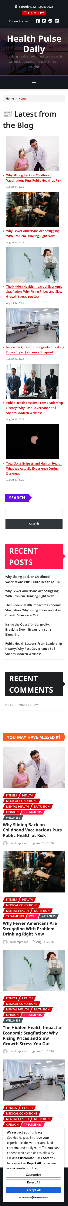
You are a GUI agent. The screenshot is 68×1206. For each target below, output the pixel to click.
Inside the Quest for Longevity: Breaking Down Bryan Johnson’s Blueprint (28, 629)
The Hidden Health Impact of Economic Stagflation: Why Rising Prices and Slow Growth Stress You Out (34, 291)
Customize (33, 1175)
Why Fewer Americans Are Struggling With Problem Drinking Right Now (30, 928)
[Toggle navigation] (34, 82)
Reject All (33, 1182)
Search (17, 497)
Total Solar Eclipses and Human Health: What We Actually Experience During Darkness (34, 468)
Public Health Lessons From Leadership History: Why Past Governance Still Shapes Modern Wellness (34, 408)
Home (10, 98)
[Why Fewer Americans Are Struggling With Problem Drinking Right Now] (32, 209)
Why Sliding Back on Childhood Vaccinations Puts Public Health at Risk (32, 830)
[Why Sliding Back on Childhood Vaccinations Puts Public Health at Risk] (32, 154)
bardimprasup (18, 843)
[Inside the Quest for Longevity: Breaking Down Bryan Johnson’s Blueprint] (32, 325)
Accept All (33, 1190)
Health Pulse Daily (34, 43)
